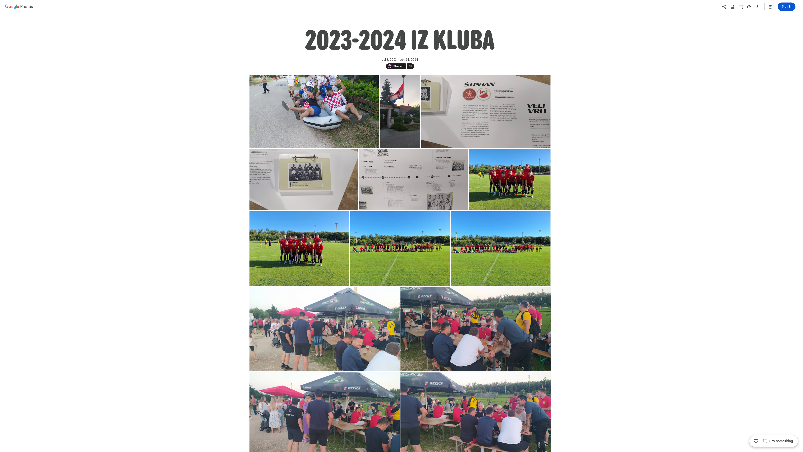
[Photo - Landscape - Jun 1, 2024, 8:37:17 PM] (475, 329)
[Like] (756, 441)
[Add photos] (732, 7)
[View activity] (741, 7)
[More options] (757, 7)
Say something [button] (781, 441)
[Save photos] (749, 7)
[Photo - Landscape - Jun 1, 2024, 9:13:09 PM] (299, 248)
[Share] (724, 7)
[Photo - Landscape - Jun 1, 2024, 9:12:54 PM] (400, 248)
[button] (770, 7)
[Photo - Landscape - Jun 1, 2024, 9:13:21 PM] (509, 179)
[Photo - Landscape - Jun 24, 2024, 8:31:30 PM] (314, 111)
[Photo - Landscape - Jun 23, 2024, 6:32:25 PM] (485, 111)
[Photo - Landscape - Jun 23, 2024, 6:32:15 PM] (303, 179)
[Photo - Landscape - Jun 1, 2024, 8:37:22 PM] (324, 329)
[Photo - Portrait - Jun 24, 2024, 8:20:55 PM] (400, 111)
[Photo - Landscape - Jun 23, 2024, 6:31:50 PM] (413, 179)
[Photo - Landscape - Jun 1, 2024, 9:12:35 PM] (500, 248)
